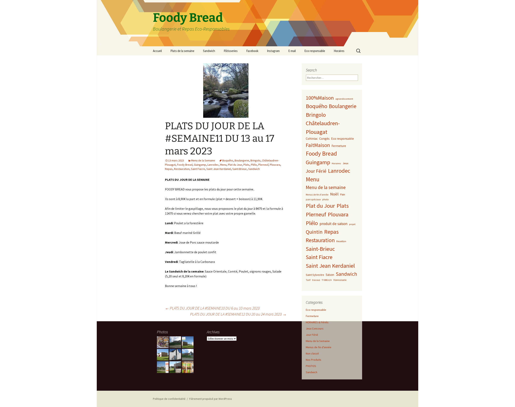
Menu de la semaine (326, 187)
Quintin (314, 231)
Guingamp (200, 164)
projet (352, 224)
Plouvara (275, 164)
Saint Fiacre (198, 169)
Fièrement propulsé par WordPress (210, 399)
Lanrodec (213, 164)
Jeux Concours (314, 328)
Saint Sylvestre (315, 275)
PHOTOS (311, 366)
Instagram (273, 51)
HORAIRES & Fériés (317, 322)
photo (325, 199)
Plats (246, 164)
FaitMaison (318, 145)
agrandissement (344, 98)
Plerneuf (263, 164)
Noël (334, 194)
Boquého (227, 160)
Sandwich (209, 51)
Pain (342, 194)
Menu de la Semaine (203, 160)
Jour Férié (316, 171)
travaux (316, 279)
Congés (324, 138)
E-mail (292, 51)
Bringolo (255, 160)
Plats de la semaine (182, 51)
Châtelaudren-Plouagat (323, 127)
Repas (169, 169)
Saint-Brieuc (239, 169)
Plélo (254, 164)
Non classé (312, 353)
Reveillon (341, 241)
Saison (330, 275)
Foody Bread (185, 164)
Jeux (345, 163)
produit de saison (333, 223)
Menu (223, 164)
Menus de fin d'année (317, 194)
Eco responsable (314, 51)
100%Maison (320, 97)
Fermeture (339, 146)
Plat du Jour (235, 164)
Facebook (252, 51)
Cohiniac (312, 138)
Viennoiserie (339, 279)
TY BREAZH (327, 280)
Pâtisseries (231, 51)
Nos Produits (313, 360)
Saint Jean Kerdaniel (218, 169)
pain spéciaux (313, 199)
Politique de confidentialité (169, 399)
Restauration (182, 169)
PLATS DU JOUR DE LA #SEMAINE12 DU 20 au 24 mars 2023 (238, 314)
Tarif (308, 279)
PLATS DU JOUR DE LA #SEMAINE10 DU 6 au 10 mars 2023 (212, 308)
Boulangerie (242, 160)
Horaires (339, 51)
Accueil (157, 51)
